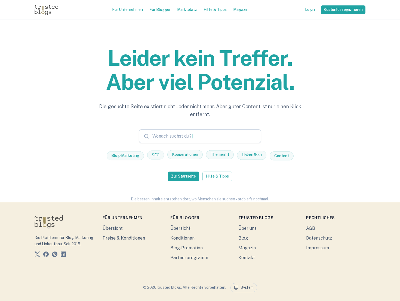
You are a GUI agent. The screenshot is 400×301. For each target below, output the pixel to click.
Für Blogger (160, 9)
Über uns (247, 228)
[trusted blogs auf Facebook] (46, 255)
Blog (243, 238)
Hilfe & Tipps (215, 9)
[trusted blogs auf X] (37, 255)
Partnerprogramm (189, 257)
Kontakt (246, 257)
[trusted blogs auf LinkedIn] (63, 255)
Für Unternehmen (127, 9)
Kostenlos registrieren (343, 9)
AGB (310, 228)
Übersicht (113, 228)
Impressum (317, 247)
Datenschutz (319, 238)
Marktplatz (187, 9)
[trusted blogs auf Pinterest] (54, 255)
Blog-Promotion (186, 247)
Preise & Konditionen (124, 238)
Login (310, 9)
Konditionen (182, 238)
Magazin (240, 9)
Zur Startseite (183, 176)
